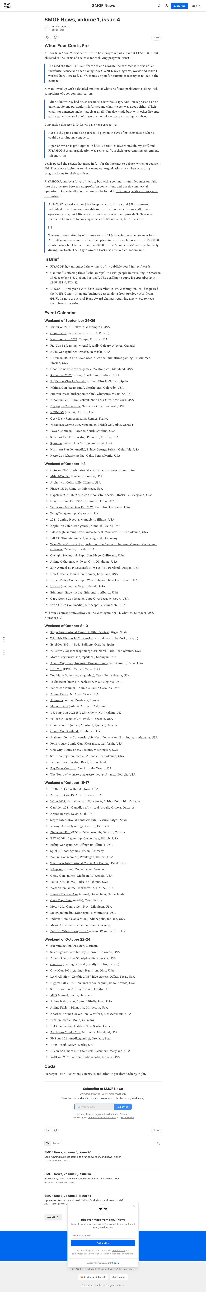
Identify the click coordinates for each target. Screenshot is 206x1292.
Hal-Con (56, 1026)
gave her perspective (102, 124)
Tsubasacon (58, 681)
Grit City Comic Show (65, 749)
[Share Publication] (166, 6)
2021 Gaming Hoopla (64, 519)
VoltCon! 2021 (60, 1057)
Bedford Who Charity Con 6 (69, 931)
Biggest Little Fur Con (65, 983)
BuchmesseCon (60, 945)
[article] (103, 1158)
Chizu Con (57, 875)
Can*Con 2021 (60, 807)
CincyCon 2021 (60, 970)
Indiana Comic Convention (68, 919)
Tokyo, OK (57, 882)
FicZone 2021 (59, 1038)
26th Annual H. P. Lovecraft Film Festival (78, 567)
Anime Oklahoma (62, 561)
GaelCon (56, 964)
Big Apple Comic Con (65, 406)
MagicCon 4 (58, 925)
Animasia (56, 700)
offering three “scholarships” (86, 273)
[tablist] (53, 1143)
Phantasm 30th (60, 832)
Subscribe (179, 5)
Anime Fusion (59, 1007)
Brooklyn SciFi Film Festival (69, 400)
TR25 (54, 1045)
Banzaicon (57, 688)
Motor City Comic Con (65, 906)
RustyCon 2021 (60, 327)
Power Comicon (61, 431)
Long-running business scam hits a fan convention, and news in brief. (82, 1156)
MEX (53, 995)
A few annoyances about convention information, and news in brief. (82, 1178)
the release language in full (81, 163)
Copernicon (58, 333)
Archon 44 (57, 482)
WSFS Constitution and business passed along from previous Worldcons (104, 293)
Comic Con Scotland (64, 731)
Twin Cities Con (61, 605)
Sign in (196, 5)
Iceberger (50, 1074)
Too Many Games (62, 675)
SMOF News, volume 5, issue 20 (67, 1152)
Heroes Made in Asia (64, 894)
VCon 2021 (57, 801)
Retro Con (57, 455)
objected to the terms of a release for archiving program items (86, 58)
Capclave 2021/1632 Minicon (69, 495)
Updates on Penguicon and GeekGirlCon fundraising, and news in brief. (83, 1200)
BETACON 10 (59, 838)
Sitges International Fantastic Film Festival (79, 632)
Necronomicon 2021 (63, 339)
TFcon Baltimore (61, 1051)
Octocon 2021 (59, 470)
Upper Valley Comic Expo (67, 580)
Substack (87, 1285)
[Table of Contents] (3, 646)
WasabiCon (58, 888)
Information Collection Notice (102, 1253)
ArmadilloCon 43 (62, 795)
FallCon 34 (57, 345)
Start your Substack (95, 1277)
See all (51, 1217)
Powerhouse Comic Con (66, 743)
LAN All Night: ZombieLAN (69, 976)
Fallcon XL (57, 719)
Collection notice (125, 1269)
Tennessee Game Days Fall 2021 (72, 507)
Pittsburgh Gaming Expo (67, 532)
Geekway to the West (89, 613)
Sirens (54, 952)
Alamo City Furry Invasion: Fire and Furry (79, 663)
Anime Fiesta (59, 694)
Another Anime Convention (69, 1014)
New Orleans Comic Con (67, 574)
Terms (111, 1269)
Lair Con (56, 669)
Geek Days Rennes (62, 418)
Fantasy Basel (59, 762)
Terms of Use (118, 1250)
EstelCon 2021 (60, 644)
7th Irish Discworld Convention (71, 638)
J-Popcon (56, 869)
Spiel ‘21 (56, 851)
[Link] (39, 45)
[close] (133, 1205)
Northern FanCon (62, 449)
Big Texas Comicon (63, 768)
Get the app (118, 1277)
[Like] (47, 37)
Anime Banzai (59, 814)
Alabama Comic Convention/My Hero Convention (84, 737)
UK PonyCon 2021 (62, 712)
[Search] (159, 6)
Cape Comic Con (61, 598)
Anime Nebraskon (62, 1001)
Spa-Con (56, 443)
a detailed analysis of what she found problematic (108, 88)
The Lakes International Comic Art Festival (79, 863)
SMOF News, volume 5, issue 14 (67, 1174)
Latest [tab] (56, 1143)
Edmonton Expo (61, 592)
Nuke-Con (57, 351)
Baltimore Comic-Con (65, 1032)
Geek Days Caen (61, 900)
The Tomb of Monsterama (67, 774)
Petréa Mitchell (60, 27)
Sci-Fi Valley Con (62, 756)
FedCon (55, 1020)
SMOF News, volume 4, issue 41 (67, 1196)
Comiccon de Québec (64, 725)
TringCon (56, 513)
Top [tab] (48, 1143)
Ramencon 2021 (61, 375)
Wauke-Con (58, 857)
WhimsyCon (58, 387)
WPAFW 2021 (59, 651)
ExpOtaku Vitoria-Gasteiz (68, 381)
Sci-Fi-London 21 (62, 989)
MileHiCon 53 (60, 476)
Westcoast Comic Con (65, 424)
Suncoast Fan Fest (62, 437)
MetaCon (56, 912)
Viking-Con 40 (60, 826)
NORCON (57, 412)
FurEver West (59, 394)
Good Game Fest (61, 369)
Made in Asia (59, 706)
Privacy (102, 1269)
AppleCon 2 (58, 526)
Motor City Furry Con (65, 657)
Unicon (55, 586)
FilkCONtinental (62, 538)
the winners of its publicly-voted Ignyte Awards (118, 266)
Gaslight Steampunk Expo (67, 555)
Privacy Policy (127, 1253)
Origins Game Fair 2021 (66, 501)
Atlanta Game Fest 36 (64, 958)
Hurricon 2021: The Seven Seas (71, 358)
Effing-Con (57, 844)
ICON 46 (56, 789)
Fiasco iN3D (58, 488)
